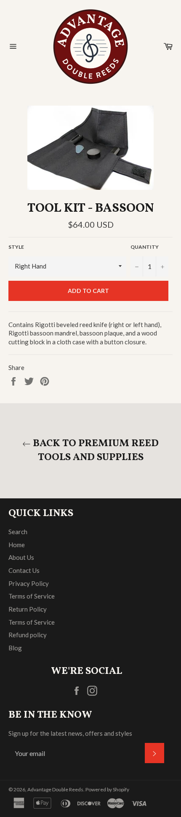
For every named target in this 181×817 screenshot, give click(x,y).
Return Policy (27, 609)
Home (16, 544)
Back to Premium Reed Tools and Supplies (95, 451)
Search (17, 531)
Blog (15, 648)
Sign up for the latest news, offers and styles (70, 733)
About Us (21, 557)
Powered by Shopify (107, 789)
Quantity (144, 247)
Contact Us (24, 570)
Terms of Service (31, 596)
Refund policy (27, 635)
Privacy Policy (28, 583)
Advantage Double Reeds (55, 789)
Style (16, 247)
